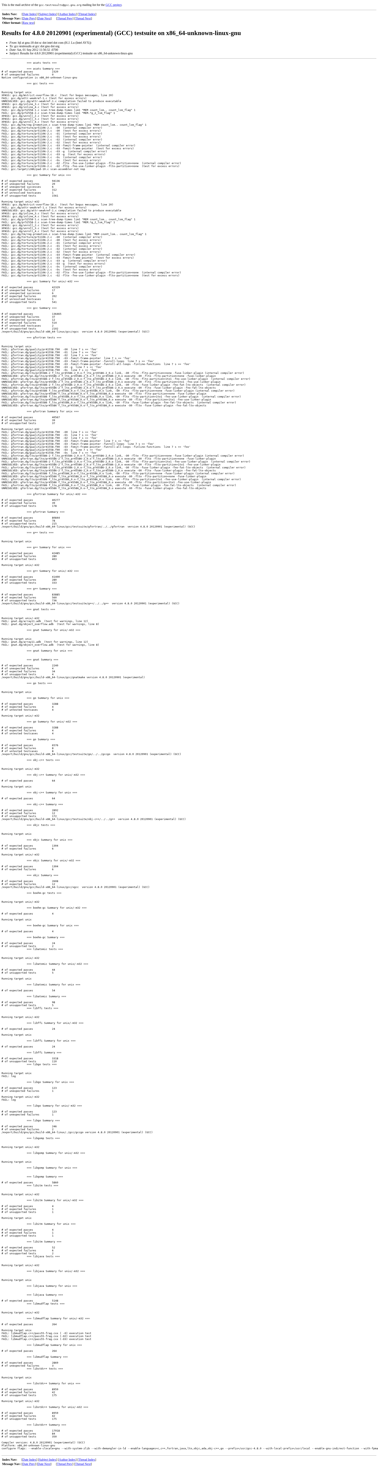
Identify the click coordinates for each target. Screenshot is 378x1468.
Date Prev (29, 18)
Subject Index (47, 14)
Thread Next (83, 18)
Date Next (44, 18)
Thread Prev (64, 18)
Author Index (67, 14)
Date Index (29, 14)
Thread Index (87, 14)
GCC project (113, 4)
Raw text (28, 22)
